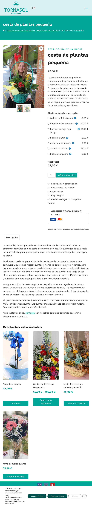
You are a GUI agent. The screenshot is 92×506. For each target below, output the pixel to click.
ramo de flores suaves (14, 463)
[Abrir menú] (86, 7)
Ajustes (75, 496)
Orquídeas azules (12, 384)
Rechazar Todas (57, 496)
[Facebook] (39, 485)
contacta (30, 313)
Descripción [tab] (12, 237)
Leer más (15, 403)
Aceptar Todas (37, 496)
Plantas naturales (63, 229)
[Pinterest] (52, 485)
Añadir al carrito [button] (76, 403)
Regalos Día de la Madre (65, 49)
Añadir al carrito (66, 175)
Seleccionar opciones (46, 402)
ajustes (12, 504)
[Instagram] (46, 485)
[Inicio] (4, 30)
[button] (41, 48)
